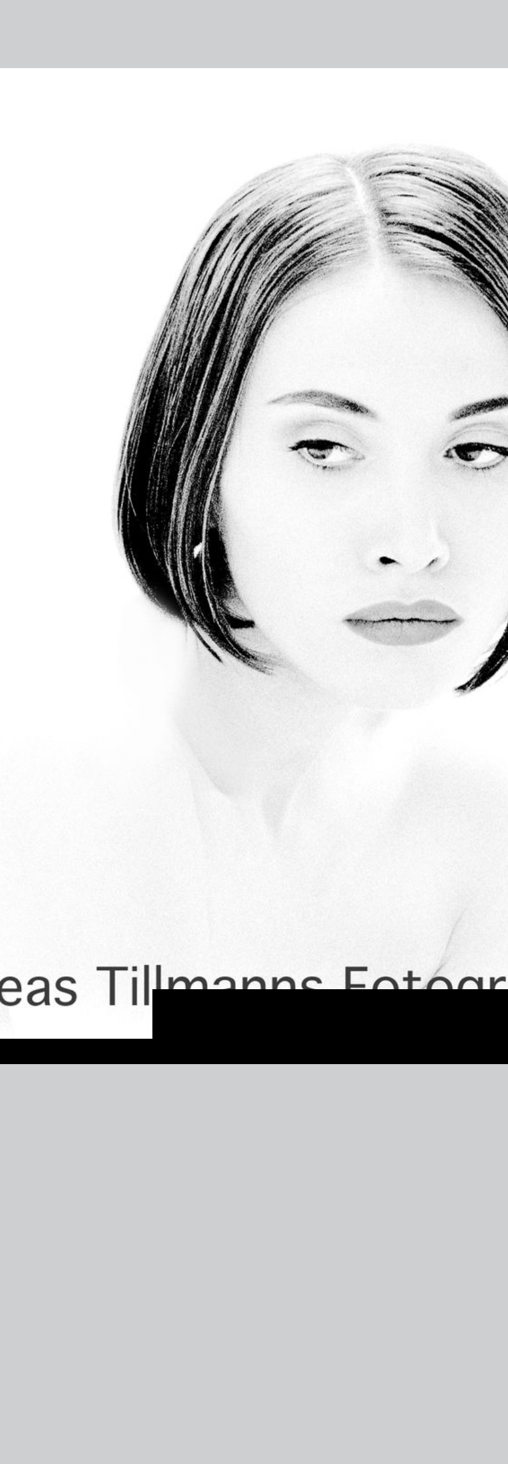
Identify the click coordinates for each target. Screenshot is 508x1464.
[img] (254, 565)
